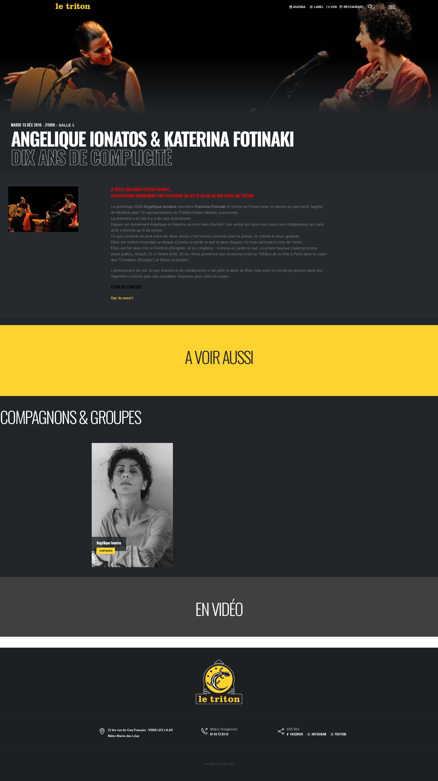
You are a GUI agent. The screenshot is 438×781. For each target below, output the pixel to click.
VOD (333, 7)
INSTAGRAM (318, 734)
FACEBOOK (296, 734)
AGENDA (298, 7)
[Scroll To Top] (430, 776)
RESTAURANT (353, 7)
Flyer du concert (122, 297)
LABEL (318, 7)
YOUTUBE (340, 734)
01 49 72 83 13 (219, 734)
